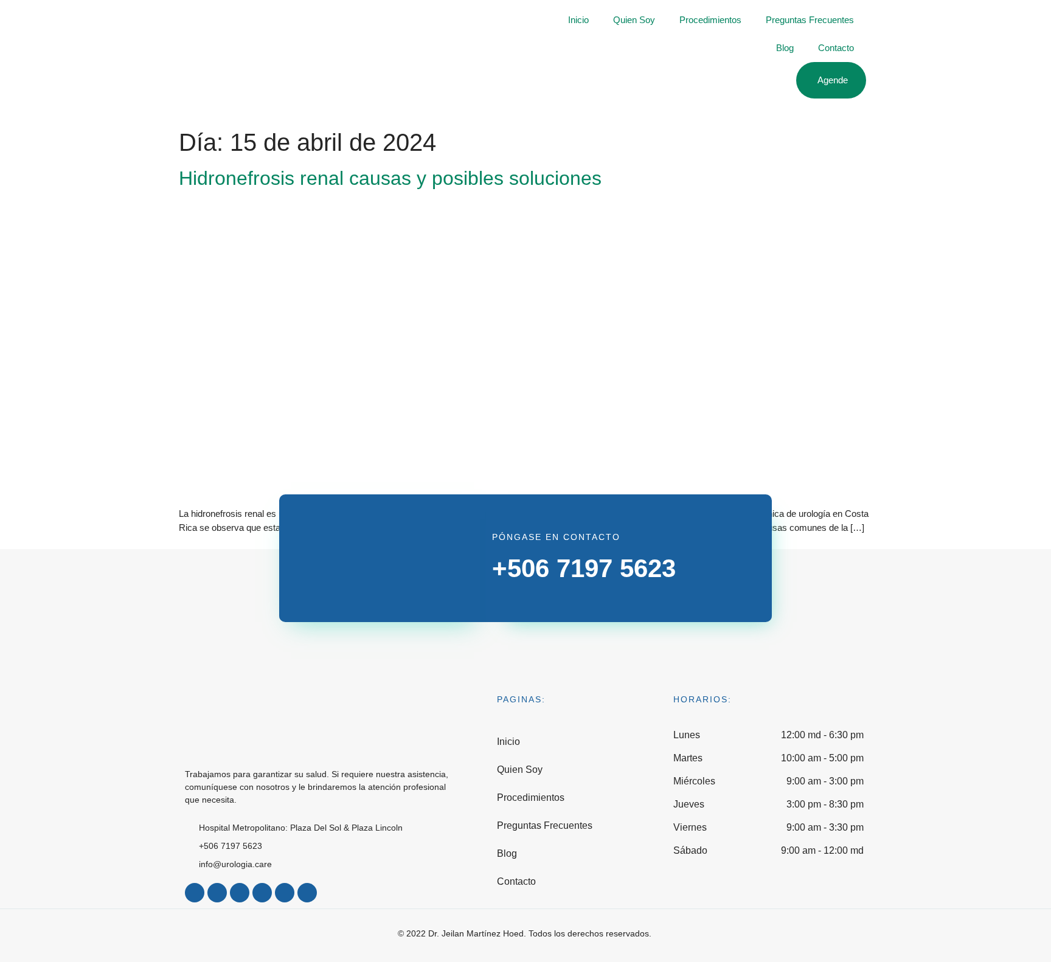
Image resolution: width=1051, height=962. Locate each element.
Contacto (836, 48)
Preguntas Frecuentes (810, 20)
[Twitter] (239, 892)
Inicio (578, 20)
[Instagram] (217, 892)
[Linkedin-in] (284, 892)
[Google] (307, 892)
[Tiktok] (262, 892)
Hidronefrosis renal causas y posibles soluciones (390, 178)
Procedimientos (710, 20)
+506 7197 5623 (584, 568)
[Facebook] (194, 892)
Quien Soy (634, 20)
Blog (785, 48)
